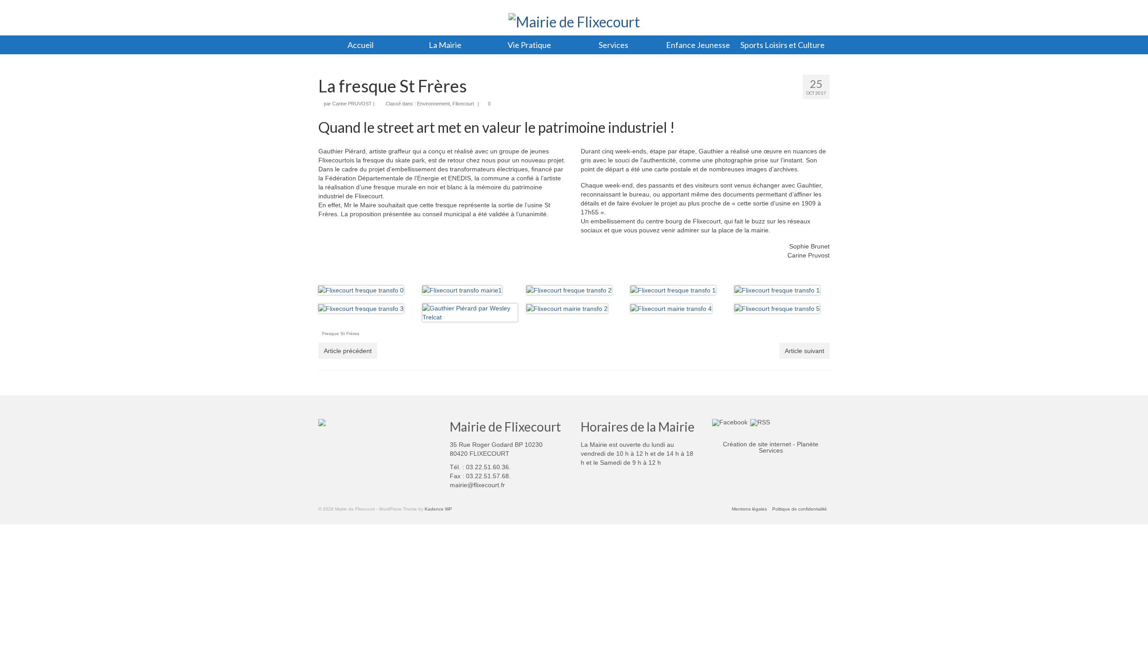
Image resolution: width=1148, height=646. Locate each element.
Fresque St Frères (340, 333)
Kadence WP (438, 508)
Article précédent (348, 350)
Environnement (433, 103)
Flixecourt (463, 103)
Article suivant (804, 350)
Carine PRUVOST (352, 103)
